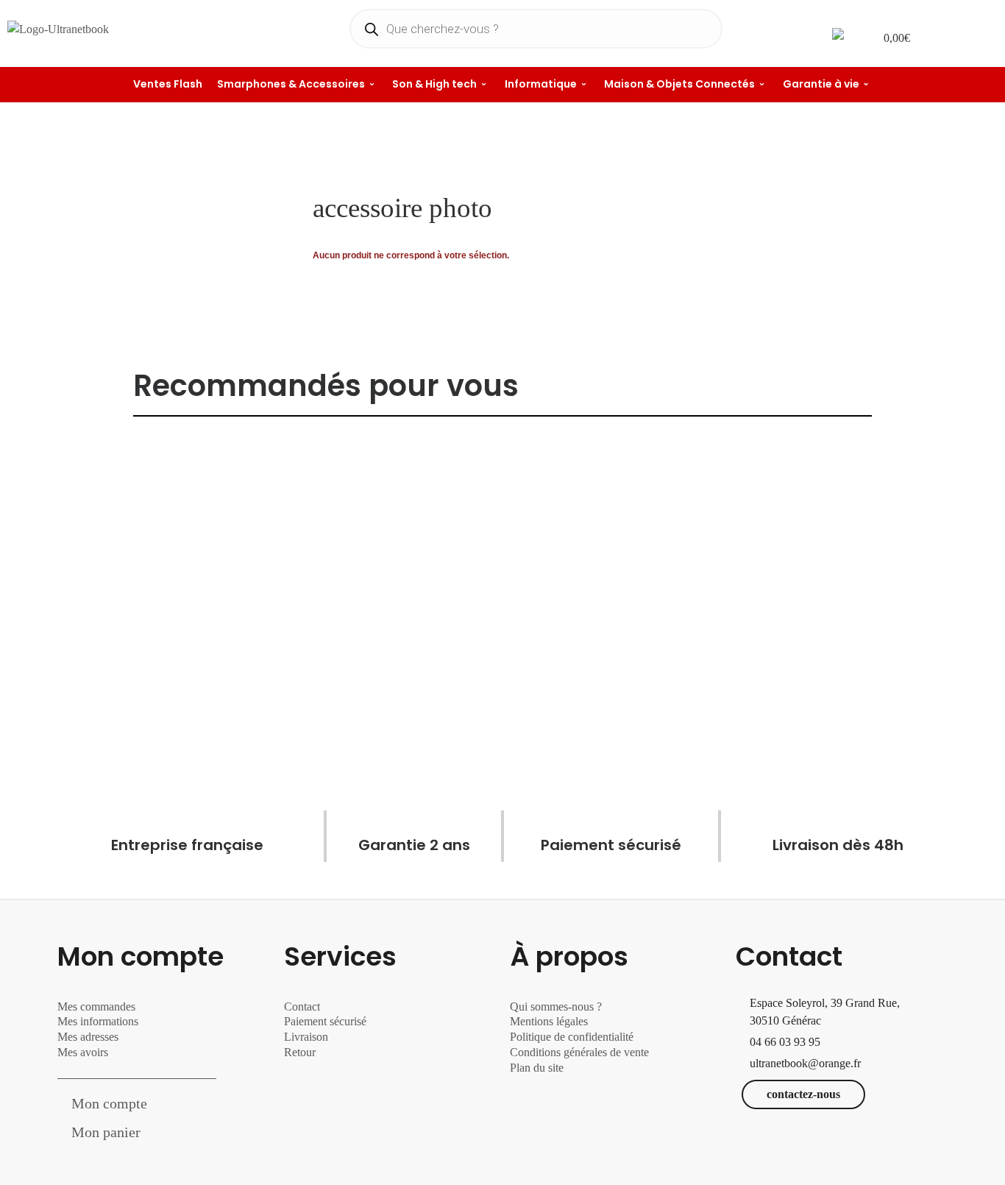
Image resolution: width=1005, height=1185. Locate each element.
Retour (300, 1052)
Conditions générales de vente (579, 1052)
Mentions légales (549, 1021)
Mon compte (109, 1103)
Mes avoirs (82, 1052)
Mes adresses (87, 1036)
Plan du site (537, 1067)
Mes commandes (96, 1006)
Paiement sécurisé (325, 1021)
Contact (302, 1006)
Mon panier (106, 1132)
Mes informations (97, 1021)
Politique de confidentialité (571, 1036)
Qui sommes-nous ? (556, 1006)
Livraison (307, 1036)
